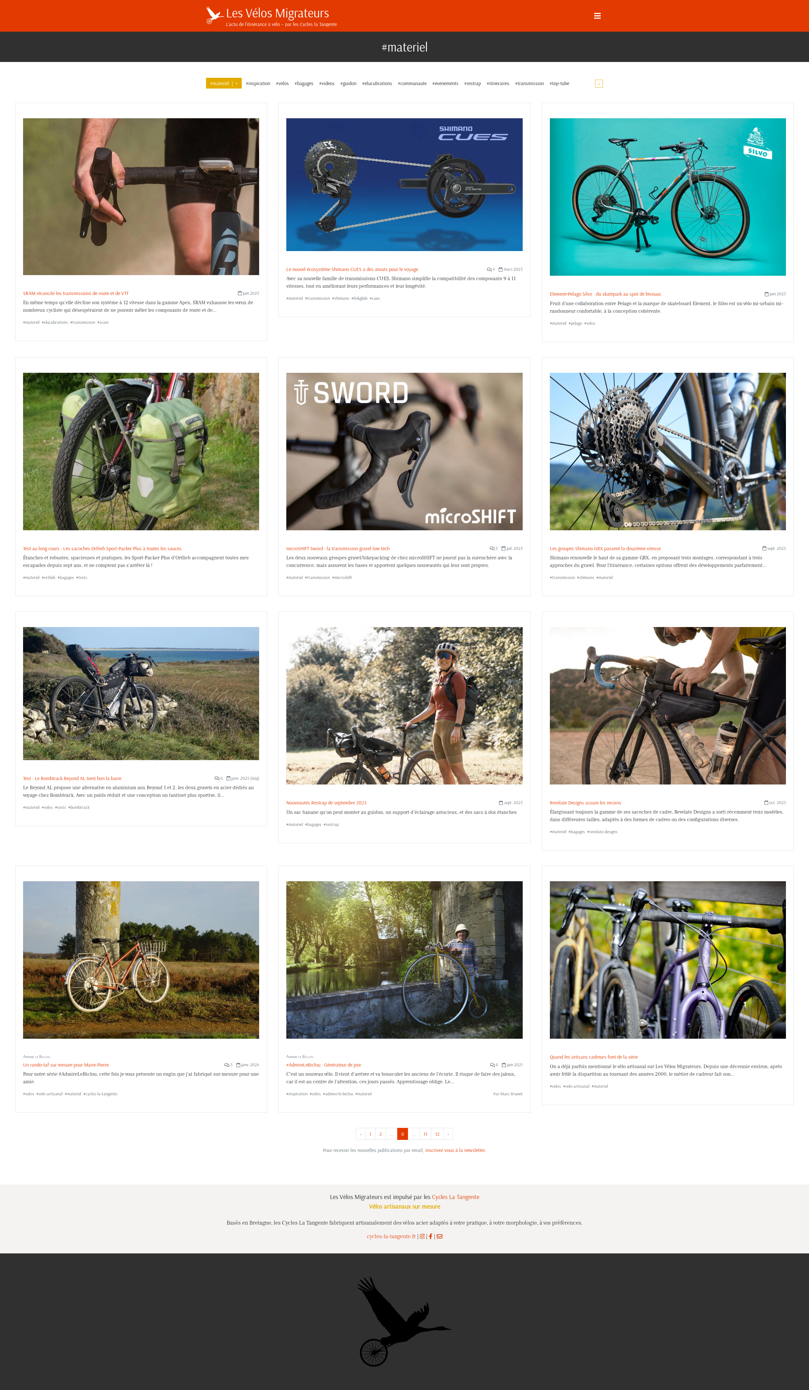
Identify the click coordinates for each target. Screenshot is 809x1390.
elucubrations (56, 322)
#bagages (304, 83)
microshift (343, 577)
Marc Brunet (511, 1094)
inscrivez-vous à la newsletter (455, 1150)
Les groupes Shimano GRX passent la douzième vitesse (605, 548)
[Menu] (597, 16)
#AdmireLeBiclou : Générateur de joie (323, 1064)
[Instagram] (422, 1236)
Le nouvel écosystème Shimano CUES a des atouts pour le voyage (352, 269)
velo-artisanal (51, 1094)
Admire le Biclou (36, 1056)
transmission (83, 322)
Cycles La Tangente (455, 1197)
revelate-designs (603, 831)
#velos (282, 83)
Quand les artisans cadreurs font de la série (594, 1057)
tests (82, 577)
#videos (327, 83)
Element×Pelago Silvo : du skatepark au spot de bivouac (605, 294)
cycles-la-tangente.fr (391, 1236)
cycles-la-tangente (101, 1094)
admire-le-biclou (339, 1094)
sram (104, 322)
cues (376, 298)
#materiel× (224, 83)
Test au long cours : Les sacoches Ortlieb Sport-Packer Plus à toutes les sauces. (103, 548)
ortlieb (49, 577)
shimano (341, 298)
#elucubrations (377, 83)
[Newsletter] (439, 1236)
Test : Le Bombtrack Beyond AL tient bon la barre (72, 778)
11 (425, 1134)
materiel (32, 322)
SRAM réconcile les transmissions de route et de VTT (76, 293)
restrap (332, 824)
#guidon (348, 83)
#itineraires (498, 83)
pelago (576, 323)
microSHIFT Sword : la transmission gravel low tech (338, 548)
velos (591, 323)
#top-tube (559, 83)
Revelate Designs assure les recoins (585, 802)
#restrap (472, 83)
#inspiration (258, 83)
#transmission (529, 83)
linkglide (361, 298)
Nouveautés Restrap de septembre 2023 (326, 802)
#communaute (412, 83)
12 (437, 1134)
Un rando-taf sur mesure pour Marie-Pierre (66, 1064)
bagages (67, 577)
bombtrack (79, 807)
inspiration (298, 1094)
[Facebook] (430, 1236)
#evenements (445, 83)
